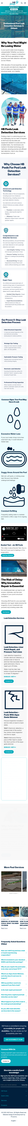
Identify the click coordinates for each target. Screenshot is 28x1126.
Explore (11, 882)
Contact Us (9, 681)
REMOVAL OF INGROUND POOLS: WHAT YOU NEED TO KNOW (10, 923)
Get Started (6, 612)
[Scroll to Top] (25, 1117)
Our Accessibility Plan (14, 1039)
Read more (4, 928)
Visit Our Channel (7, 555)
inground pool (17, 69)
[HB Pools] (14, 3)
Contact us (6, 1061)
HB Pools (11, 601)
